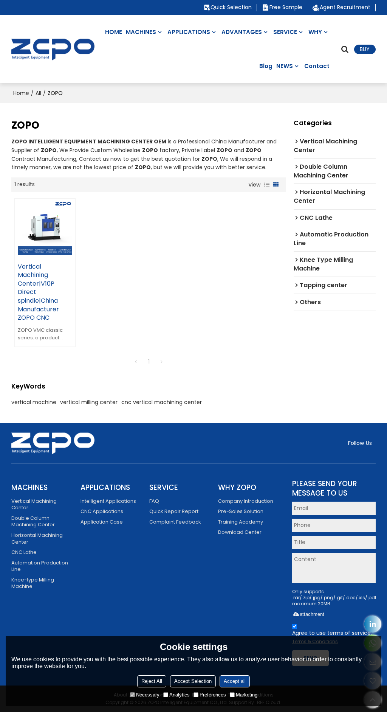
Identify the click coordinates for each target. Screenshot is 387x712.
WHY (315, 32)
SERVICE (285, 32)
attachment (312, 614)
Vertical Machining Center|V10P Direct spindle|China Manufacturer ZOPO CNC (38, 292)
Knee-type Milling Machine (32, 583)
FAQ (154, 501)
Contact (317, 66)
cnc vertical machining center (161, 402)
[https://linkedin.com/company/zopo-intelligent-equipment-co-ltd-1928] (372, 624)
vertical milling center (89, 402)
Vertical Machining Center (34, 504)
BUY (365, 49)
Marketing (246, 695)
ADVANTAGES (241, 32)
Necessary (147, 695)
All (38, 93)
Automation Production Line (39, 566)
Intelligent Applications (108, 501)
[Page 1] (136, 361)
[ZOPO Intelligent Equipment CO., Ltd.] (52, 49)
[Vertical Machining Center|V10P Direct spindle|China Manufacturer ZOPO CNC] (45, 228)
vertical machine (33, 402)
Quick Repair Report (173, 511)
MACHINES (141, 32)
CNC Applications (101, 511)
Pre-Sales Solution (240, 511)
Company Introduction (245, 501)
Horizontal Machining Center (37, 539)
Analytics (179, 695)
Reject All (151, 681)
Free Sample (285, 7)
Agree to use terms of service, (332, 637)
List (266, 184)
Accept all (235, 681)
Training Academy (240, 521)
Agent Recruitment (345, 7)
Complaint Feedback (175, 521)
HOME (113, 32)
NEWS (284, 66)
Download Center (240, 532)
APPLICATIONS (188, 32)
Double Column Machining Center (33, 522)
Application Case (101, 521)
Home (21, 93)
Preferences (213, 695)
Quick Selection (231, 7)
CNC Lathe (24, 552)
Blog (265, 66)
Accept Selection (193, 681)
